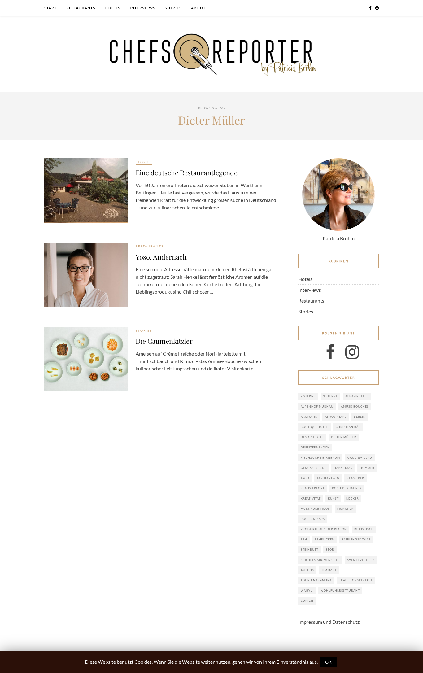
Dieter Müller (343, 437)
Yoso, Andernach (161, 256)
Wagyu (307, 590)
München (345, 508)
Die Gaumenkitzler (164, 341)
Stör (330, 549)
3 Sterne (330, 396)
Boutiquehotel (314, 427)
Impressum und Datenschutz (329, 622)
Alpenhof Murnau (317, 406)
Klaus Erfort (313, 488)
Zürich (307, 600)
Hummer (367, 468)
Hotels (112, 8)
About (198, 8)
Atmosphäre (336, 416)
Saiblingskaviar (356, 539)
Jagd (305, 478)
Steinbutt (309, 549)
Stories (173, 8)
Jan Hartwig (328, 478)
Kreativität (311, 498)
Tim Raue (329, 570)
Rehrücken (324, 539)
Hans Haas (343, 468)
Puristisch (364, 529)
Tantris (307, 570)
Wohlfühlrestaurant (340, 590)
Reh (304, 539)
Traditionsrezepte (356, 580)
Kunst (333, 498)
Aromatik (309, 416)
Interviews (142, 8)
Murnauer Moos (315, 508)
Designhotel (312, 437)
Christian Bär (348, 427)
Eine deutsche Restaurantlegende (187, 172)
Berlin (360, 416)
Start (50, 8)
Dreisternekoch (315, 447)
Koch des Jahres (346, 488)
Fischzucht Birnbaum (320, 457)
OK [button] (328, 662)
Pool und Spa (313, 519)
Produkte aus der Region (324, 529)
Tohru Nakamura (316, 580)
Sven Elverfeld (360, 560)
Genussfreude (313, 468)
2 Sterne (308, 396)
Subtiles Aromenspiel (320, 560)
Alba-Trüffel (356, 396)
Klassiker (355, 478)
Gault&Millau (359, 457)
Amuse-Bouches (355, 406)
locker (352, 498)
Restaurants (80, 8)
